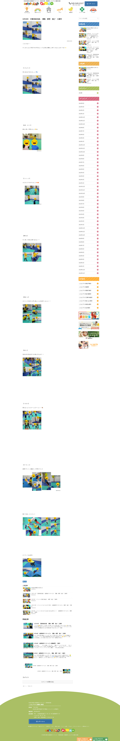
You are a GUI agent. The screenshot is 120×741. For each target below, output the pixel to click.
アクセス (70, 726)
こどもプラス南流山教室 (85, 304)
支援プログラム (41, 726)
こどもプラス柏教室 (84, 287)
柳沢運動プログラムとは (32, 726)
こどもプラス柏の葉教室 (85, 294)
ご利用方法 (48, 726)
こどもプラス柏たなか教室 (85, 301)
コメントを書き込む (47, 682)
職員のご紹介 (57, 726)
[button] (98, 18)
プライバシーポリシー (77, 726)
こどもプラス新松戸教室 (85, 283)
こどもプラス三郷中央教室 (85, 297)
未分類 (25, 581)
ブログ (52, 726)
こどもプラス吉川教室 (84, 307)
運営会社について (86, 726)
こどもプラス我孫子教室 (85, 290)
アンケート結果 (64, 726)
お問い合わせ (92, 3)
